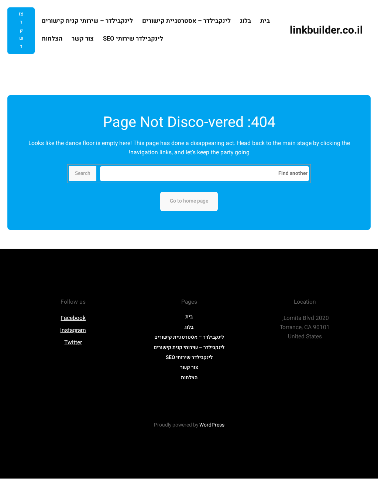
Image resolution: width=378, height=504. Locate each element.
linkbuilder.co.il (326, 30)
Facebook (73, 318)
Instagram (73, 330)
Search (82, 173)
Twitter (73, 342)
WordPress (211, 425)
